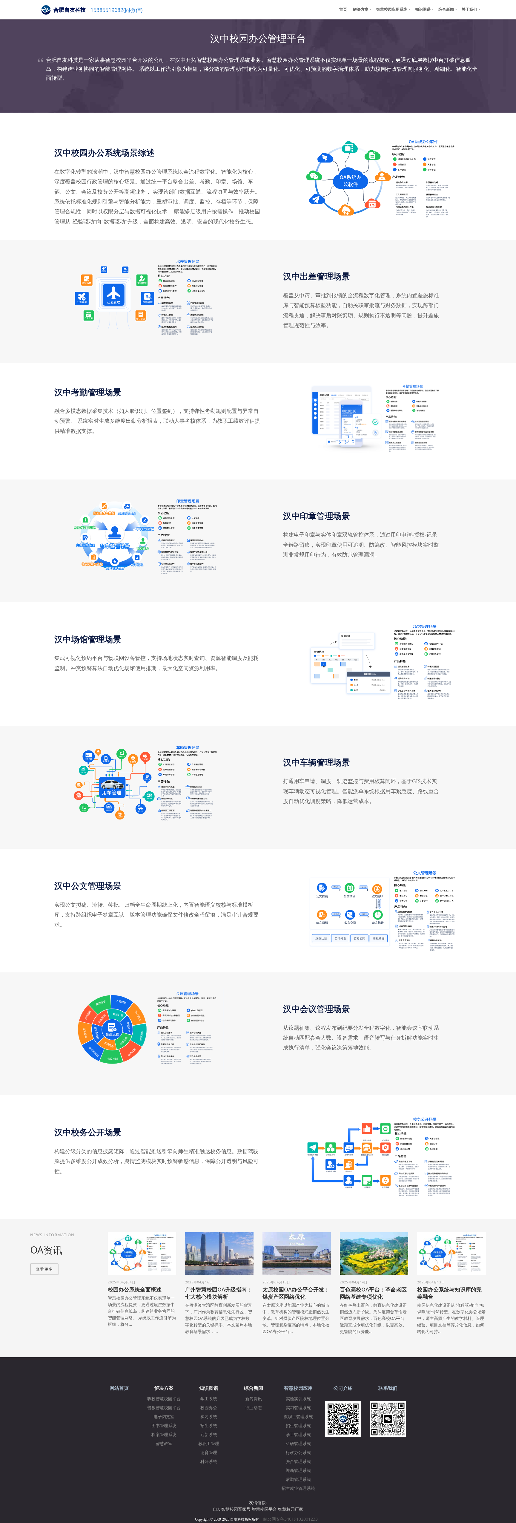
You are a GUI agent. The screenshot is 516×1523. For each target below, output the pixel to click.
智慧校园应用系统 (391, 9)
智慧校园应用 (298, 1388)
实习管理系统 (298, 1408)
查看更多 (44, 1269)
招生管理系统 (298, 1426)
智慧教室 (164, 1443)
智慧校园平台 (264, 1509)
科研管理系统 (298, 1443)
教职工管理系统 (298, 1417)
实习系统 (208, 1417)
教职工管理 (208, 1443)
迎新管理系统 (298, 1470)
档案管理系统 (163, 1434)
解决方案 (360, 9)
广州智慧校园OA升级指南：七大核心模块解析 (218, 1293)
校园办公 (208, 1408)
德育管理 (208, 1452)
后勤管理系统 (298, 1479)
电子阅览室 (163, 1417)
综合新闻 (446, 9)
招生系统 (208, 1426)
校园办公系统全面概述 (135, 1289)
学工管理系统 (298, 1434)
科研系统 (208, 1461)
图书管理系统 (163, 1426)
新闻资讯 (253, 1399)
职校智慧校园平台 (164, 1399)
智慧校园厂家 (290, 1509)
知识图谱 (423, 9)
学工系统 (208, 1399)
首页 (343, 9)
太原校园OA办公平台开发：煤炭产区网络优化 (295, 1293)
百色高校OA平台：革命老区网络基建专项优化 (373, 1293)
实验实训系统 (298, 1399)
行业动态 (253, 1408)
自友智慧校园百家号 (232, 1509)
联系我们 (387, 1388)
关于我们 (469, 9)
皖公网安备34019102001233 (292, 1519)
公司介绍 (343, 1388)
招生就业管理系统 (298, 1488)
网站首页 (119, 1388)
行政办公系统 (298, 1452)
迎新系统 (208, 1434)
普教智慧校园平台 (164, 1408)
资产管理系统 (298, 1461)
